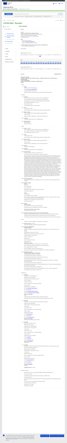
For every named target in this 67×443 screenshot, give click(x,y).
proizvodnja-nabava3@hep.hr (30, 41)
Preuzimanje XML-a (10, 33)
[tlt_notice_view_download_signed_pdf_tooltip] (40, 56)
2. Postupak (7, 51)
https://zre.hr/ (29, 362)
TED (4, 20)
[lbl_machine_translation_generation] (30, 67)
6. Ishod (6, 56)
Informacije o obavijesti (9, 61)
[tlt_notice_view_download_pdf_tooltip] (21, 63)
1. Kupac (6, 48)
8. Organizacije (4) (8, 59)
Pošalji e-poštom (10, 41)
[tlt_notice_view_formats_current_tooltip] (60, 74)
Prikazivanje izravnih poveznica (10, 36)
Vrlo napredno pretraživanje (38, 16)
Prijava (56, 3)
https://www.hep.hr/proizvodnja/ (32, 291)
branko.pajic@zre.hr (30, 359)
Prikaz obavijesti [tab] (6, 26)
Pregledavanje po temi (46, 16)
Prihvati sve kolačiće (45, 435)
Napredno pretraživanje (28, 16)
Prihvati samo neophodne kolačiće (57, 435)
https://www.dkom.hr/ (30, 317)
